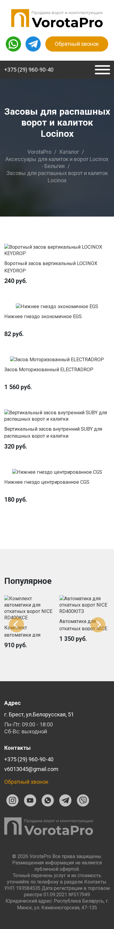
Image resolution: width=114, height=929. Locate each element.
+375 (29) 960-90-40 (29, 69)
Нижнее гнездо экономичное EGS (43, 316)
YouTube (30, 800)
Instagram (12, 800)
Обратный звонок (77, 44)
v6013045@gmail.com (31, 769)
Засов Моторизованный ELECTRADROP (48, 369)
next (97, 624)
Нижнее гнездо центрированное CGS (46, 482)
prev (16, 624)
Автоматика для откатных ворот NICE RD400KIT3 (83, 628)
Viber (83, 800)
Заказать (57, 250)
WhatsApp (48, 800)
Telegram (65, 800)
